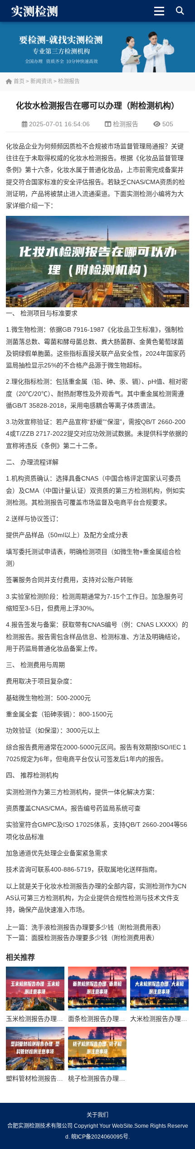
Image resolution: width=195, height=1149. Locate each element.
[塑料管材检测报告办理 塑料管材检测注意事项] (35, 1049)
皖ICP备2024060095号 (99, 1137)
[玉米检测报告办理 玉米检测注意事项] (35, 989)
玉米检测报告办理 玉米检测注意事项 (57, 1018)
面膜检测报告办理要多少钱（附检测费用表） (94, 937)
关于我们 (97, 1115)
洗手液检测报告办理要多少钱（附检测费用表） (98, 927)
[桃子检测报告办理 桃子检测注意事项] (97, 1049)
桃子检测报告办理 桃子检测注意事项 (119, 1078)
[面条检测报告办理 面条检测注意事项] (97, 989)
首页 (18, 81)
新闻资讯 (41, 81)
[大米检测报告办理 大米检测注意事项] (159, 989)
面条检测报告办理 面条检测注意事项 (119, 1018)
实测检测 (139, 193)
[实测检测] (36, 11)
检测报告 (69, 81)
